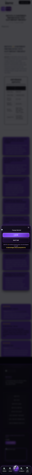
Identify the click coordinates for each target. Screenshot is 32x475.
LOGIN (16, 235)
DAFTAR (16, 240)
